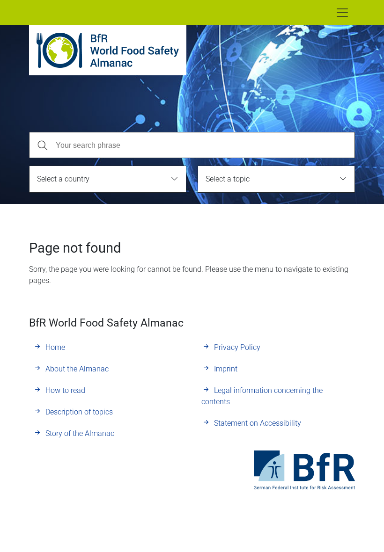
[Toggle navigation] (342, 13)
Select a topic (228, 178)
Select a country (63, 178)
